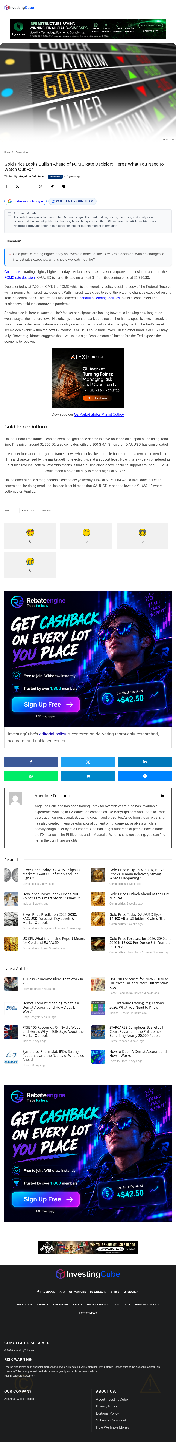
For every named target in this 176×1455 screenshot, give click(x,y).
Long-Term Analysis (53, 928)
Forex (44, 948)
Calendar (60, 1304)
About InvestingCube (112, 1399)
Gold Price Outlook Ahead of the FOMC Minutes (140, 896)
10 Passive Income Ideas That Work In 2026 (53, 981)
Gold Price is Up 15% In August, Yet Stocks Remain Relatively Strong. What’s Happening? (137, 874)
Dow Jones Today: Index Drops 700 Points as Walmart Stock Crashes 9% (52, 896)
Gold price (12, 272)
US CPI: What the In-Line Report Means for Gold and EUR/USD (54, 941)
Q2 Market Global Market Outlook (99, 414)
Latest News (88, 1313)
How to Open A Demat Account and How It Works (138, 1054)
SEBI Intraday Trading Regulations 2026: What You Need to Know (136, 1005)
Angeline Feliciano (52, 795)
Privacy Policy (98, 1304)
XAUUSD (47, 510)
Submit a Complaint (111, 1420)
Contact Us (122, 1304)
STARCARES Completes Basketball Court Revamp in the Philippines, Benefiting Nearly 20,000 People (136, 1031)
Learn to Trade (32, 988)
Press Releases (119, 1041)
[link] (19, 8)
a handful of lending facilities (98, 298)
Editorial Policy (147, 1304)
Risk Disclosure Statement (19, 1375)
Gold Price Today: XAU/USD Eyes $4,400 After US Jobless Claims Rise (137, 916)
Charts (42, 1304)
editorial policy (52, 734)
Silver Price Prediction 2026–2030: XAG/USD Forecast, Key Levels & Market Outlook (50, 918)
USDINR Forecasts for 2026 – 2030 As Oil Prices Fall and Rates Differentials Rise (139, 983)
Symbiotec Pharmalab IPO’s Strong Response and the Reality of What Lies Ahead (53, 1056)
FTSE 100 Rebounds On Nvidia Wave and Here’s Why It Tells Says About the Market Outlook (53, 1031)
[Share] (6, 186)
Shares (125, 1012)
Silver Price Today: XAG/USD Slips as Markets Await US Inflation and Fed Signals (51, 874)
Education (24, 1304)
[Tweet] (17, 186)
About (77, 1304)
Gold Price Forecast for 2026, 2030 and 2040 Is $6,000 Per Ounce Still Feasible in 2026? (140, 943)
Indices (27, 903)
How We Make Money (112, 1427)
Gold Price (29, 510)
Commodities (55, 176)
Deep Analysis (31, 1017)
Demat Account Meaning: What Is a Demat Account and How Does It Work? (51, 1007)
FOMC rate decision (19, 277)
